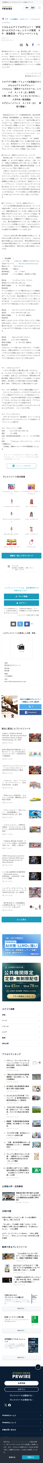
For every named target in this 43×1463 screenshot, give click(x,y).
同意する (30, 1457)
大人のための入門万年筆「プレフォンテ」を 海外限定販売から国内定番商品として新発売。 (18, 1098)
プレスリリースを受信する (21, 1400)
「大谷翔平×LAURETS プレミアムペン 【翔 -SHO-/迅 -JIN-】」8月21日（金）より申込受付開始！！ (27, 1279)
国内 (27, 7)
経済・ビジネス (19, 569)
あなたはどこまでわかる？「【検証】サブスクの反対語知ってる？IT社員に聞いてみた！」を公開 (26, 1267)
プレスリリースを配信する (21, 1395)
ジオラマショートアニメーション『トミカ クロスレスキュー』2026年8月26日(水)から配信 (14, 768)
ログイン (22, 603)
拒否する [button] (12, 1457)
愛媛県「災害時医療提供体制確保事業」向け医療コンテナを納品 (18, 1123)
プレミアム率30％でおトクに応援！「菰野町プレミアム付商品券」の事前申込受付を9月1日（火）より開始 (18, 1157)
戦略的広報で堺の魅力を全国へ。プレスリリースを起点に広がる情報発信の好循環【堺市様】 (28, 1196)
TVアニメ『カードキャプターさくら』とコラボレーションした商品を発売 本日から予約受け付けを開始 (18, 1064)
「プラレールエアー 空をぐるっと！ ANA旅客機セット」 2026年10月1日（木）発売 (14, 812)
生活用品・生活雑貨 (18, 567)
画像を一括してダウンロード (21, 556)
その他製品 (14, 19)
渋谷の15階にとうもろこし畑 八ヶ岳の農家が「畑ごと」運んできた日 (19, 1219)
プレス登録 (22, 596)
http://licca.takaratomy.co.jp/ (28, 263)
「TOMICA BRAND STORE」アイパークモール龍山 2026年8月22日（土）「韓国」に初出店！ (14, 843)
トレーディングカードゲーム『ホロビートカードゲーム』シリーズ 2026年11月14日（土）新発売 (14, 890)
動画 (3, 1038)
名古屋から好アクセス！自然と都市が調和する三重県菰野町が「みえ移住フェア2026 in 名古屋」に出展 (18, 1171)
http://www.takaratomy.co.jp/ (15, 681)
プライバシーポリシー (20, 1442)
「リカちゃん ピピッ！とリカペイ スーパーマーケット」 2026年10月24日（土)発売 (14, 783)
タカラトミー (24, 19)
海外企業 (5, 1043)
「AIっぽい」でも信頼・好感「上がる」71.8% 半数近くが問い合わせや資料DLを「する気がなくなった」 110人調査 (20, 1226)
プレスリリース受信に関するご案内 (28, 615)
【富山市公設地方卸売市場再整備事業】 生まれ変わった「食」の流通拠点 (18, 1077)
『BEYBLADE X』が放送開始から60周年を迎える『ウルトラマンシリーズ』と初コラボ (13, 905)
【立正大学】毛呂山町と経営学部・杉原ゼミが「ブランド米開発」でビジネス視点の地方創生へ (18, 1110)
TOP (6, 19)
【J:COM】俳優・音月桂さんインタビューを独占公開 (18, 1134)
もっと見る (21, 919)
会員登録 (21, 1383)
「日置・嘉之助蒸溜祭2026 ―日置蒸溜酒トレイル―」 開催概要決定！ (18, 1144)
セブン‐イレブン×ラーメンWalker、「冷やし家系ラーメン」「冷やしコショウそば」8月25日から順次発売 (20, 1236)
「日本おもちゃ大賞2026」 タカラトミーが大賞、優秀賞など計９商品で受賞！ (14, 797)
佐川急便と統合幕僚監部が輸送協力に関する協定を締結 (18, 1087)
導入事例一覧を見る (22, 1202)
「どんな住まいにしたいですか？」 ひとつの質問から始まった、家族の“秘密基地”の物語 (28, 1255)
